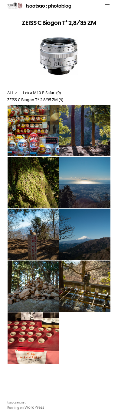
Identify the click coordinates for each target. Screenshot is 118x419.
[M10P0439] (33, 130)
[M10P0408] (33, 286)
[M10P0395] (84, 286)
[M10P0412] (84, 234)
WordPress (34, 407)
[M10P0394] (33, 338)
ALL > (12, 92)
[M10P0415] (33, 234)
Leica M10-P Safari (39, 92)
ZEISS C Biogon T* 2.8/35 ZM (32, 99)
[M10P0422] (84, 182)
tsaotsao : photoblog (48, 6)
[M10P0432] (84, 130)
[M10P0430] (33, 182)
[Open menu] (107, 5)
